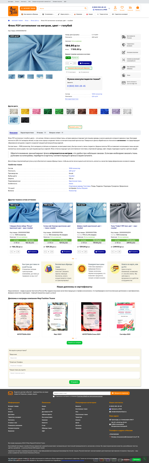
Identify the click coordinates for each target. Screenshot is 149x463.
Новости (44, 422)
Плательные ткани (82, 414)
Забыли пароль (47, 414)
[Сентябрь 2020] (125, 316)
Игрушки (85, 188)
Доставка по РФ (47, 411)
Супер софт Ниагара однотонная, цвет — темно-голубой (57, 227)
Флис (26, 20)
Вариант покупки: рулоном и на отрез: (77, 54)
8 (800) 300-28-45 (99, 7)
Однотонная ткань (75, 181)
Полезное (46, 402)
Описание (14, 133)
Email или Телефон (16, 362)
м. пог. (68, 58)
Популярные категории (86, 402)
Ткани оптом (104, 14)
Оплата (17, 1)
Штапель (78, 425)
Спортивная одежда (76, 186)
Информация (14, 402)
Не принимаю (126, 459)
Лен (77, 411)
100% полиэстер (97, 94)
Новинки (79, 14)
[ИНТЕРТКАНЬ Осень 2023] (91, 316)
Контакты (23, 1)
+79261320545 (114, 434)
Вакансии (11, 431)
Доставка (10, 1)
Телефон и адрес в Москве (121, 430)
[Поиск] (86, 8)
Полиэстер (72, 191)
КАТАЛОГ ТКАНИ (17, 20)
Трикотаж (79, 417)
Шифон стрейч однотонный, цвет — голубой (89, 227)
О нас (10, 409)
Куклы (79, 188)
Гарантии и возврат (121, 14)
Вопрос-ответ (56, 133)
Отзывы (41, 133)
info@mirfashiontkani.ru (118, 411)
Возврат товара (13, 406)
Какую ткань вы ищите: (18, 370)
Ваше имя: (13, 354)
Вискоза (78, 406)
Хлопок (78, 420)
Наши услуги (65, 14)
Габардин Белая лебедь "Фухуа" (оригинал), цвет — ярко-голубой (21, 227)
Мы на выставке (47, 417)
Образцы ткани (47, 428)
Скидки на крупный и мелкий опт (41, 1)
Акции (91, 14)
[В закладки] (37, 205)
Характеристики (27, 133)
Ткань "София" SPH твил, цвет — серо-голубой (124, 227)
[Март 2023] (57, 316)
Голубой (71, 176)
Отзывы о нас (12, 422)
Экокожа (78, 428)
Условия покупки (57, 1)
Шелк (77, 422)
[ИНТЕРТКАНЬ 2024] (24, 316)
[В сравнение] (37, 209)
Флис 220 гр (35, 20)
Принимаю (136, 459)
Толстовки (87, 186)
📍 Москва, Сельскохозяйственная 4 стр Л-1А (124, 437)
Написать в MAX (101, 10)
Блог (43, 409)
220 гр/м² (95, 96)
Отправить (74, 382)
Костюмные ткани (81, 409)
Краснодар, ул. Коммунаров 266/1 (122, 419)
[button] (8, 230)
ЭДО (65, 1)
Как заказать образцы (31, 14)
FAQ (29, 1)
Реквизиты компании (15, 425)
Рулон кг (75, 58)
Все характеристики (71, 99)
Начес (71, 184)
